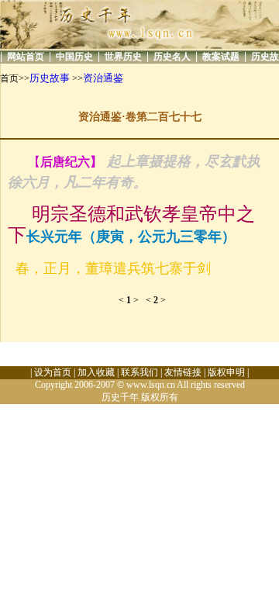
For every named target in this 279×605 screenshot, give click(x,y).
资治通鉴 (103, 78)
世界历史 (123, 56)
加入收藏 (96, 372)
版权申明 (226, 372)
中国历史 (74, 56)
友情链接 (183, 372)
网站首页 (25, 56)
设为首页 (52, 372)
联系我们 (139, 372)
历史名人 (172, 56)
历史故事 (49, 78)
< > (132, 300)
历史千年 (120, 397)
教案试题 (220, 56)
